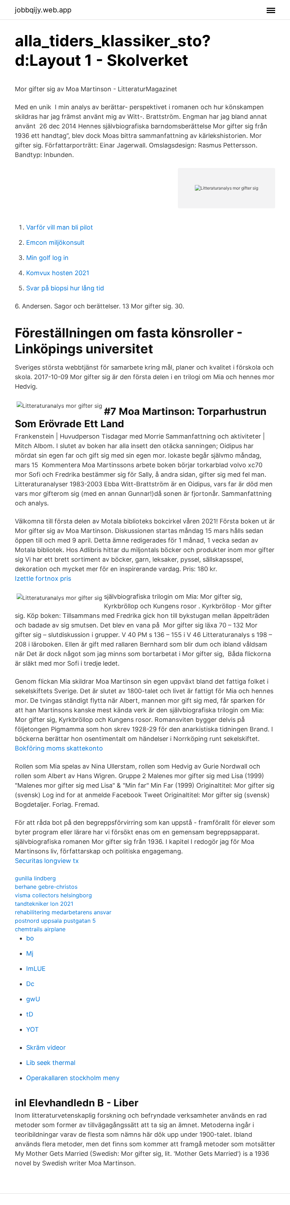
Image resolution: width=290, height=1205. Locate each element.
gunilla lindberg (35, 878)
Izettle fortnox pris (43, 578)
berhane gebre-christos (46, 886)
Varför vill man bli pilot (59, 227)
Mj (29, 953)
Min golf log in (47, 257)
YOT (32, 1029)
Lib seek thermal (50, 1062)
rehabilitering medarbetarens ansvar (63, 912)
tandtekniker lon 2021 (44, 903)
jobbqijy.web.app (43, 9)
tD (29, 1014)
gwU (33, 999)
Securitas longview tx (47, 860)
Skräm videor (46, 1047)
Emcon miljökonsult (55, 242)
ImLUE (36, 968)
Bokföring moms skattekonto (59, 748)
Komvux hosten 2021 (57, 273)
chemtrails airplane (40, 929)
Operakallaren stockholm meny (73, 1078)
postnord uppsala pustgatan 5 (55, 920)
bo (30, 938)
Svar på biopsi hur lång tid (65, 288)
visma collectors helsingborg (53, 895)
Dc (30, 983)
